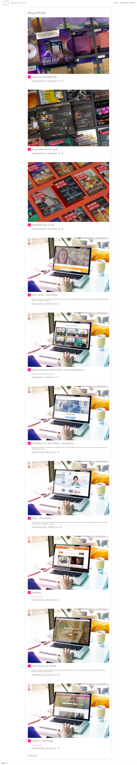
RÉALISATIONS (123, 3)
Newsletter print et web (43, 225)
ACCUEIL (115, 3)
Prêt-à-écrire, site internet (44, 666)
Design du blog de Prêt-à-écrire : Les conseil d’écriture (58, 370)
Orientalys (36, 592)
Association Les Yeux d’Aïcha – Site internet (52, 443)
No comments (49, 303)
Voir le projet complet (37, 596)
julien (45, 81)
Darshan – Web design (42, 741)
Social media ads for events (45, 149)
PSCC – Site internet (41, 518)
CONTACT (133, 3)
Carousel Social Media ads (44, 77)
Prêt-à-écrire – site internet (45, 295)
